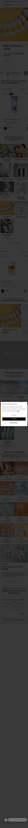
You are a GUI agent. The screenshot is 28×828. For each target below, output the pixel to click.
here (18, 411)
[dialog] (14, 414)
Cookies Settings (13, 422)
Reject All (14, 415)
